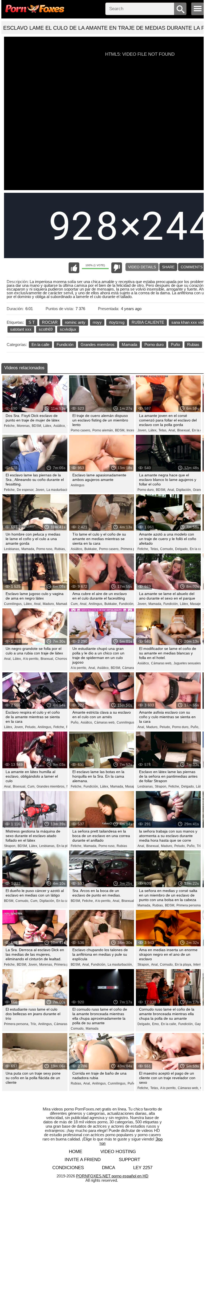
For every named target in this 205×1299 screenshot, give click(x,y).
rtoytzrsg (116, 322)
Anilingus (77, 485)
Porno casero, (81, 430)
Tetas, (163, 430)
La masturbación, (59, 490)
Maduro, (49, 604)
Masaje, (196, 604)
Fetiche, (9, 426)
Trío (199, 846)
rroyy (97, 322)
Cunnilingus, (13, 604)
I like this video (74, 267)
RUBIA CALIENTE (148, 322)
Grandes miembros (98, 344)
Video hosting (118, 1151)
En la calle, (64, 901)
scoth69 (46, 329)
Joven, (142, 430)
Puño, (75, 722)
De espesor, (25, 490)
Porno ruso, (44, 549)
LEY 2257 (142, 1167)
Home (75, 1151)
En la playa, (65, 846)
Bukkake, (91, 549)
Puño (175, 344)
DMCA (108, 1167)
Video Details (142, 267)
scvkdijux (68, 329)
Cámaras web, (132, 668)
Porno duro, (146, 490)
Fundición (65, 344)
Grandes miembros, (51, 786)
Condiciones (68, 1167)
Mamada (129, 344)
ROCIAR (50, 322)
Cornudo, (167, 549)
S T (32, 322)
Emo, (156, 1024)
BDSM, (37, 426)
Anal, (172, 430)
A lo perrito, (31, 659)
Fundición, (126, 604)
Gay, (198, 1024)
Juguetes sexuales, (188, 663)
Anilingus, (96, 604)
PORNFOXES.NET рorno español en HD (112, 1176)
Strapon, (161, 786)
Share (168, 267)
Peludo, (30, 727)
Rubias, (60, 549)
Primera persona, (133, 549)
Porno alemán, (103, 430)
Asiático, (59, 426)
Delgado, (181, 549)
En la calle (40, 344)
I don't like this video (116, 267)
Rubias (193, 344)
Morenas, (23, 426)
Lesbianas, (12, 549)
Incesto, (132, 430)
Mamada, (28, 549)
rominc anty (75, 322)
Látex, (47, 426)
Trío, (33, 1024)
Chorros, (61, 659)
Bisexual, (184, 430)
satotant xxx (20, 329)
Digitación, (184, 490)
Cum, (74, 604)
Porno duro (154, 344)
